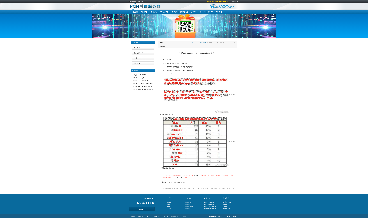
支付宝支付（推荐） (228, 202)
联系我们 (141, 209)
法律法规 (137, 63)
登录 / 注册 (235, 1)
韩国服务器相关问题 (209, 202)
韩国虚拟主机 (174, 216)
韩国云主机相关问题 (209, 204)
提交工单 (169, 206)
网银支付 (225, 206)
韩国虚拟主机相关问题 (210, 206)
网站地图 (183, 216)
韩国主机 (140, 1)
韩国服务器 (133, 1)
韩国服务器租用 (189, 206)
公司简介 (169, 202)
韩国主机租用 (188, 208)
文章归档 (135, 42)
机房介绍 (169, 208)
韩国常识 (137, 58)
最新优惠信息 (138, 53)
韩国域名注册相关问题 (210, 208)
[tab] (143, 42)
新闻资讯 (162, 42)
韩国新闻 (137, 48)
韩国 (171, 63)
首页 (195, 43)
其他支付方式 (226, 208)
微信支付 (225, 204)
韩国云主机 (165, 216)
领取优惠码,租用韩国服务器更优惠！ (218, 1)
